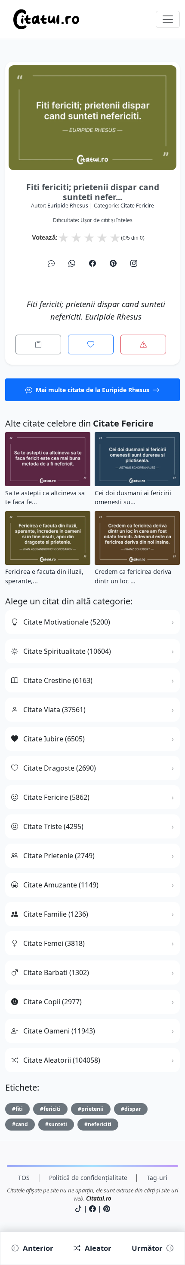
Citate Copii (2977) (52, 1001)
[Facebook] (92, 263)
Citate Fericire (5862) (56, 797)
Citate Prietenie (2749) (59, 855)
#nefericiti (97, 1124)
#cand (20, 1124)
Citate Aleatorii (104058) (61, 1060)
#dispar (131, 1109)
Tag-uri (157, 1178)
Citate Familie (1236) (55, 914)
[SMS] (51, 263)
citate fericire (137, 205)
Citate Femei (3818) (54, 943)
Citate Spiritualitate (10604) (67, 651)
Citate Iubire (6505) (54, 739)
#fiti (17, 1109)
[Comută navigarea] (168, 19)
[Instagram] (133, 263)
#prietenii (91, 1109)
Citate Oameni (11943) (59, 1031)
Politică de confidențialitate (88, 1178)
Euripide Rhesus (67, 205)
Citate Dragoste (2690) (59, 768)
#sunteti (56, 1124)
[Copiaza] (38, 344)
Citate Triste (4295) (53, 826)
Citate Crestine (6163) (57, 680)
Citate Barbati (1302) (56, 972)
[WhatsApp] (71, 263)
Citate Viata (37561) (54, 709)
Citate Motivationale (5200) (66, 622)
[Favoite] (91, 344)
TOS (24, 1178)
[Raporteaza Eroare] (143, 344)
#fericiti (50, 1109)
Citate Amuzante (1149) (61, 885)
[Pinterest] (113, 263)
